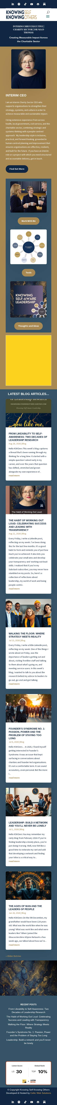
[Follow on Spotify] (19, 4)
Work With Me (29, 221)
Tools (29, 272)
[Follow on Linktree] (38, 4)
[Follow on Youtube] (31, 4)
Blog (24, 443)
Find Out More (17, 168)
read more (14, 475)
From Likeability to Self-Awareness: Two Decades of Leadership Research (28, 436)
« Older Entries (13, 956)
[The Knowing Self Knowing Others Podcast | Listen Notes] (28, 1084)
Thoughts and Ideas (28, 325)
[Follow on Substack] (44, 4)
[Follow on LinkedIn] (12, 4)
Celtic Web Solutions (40, 1093)
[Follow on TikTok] (25, 4)
